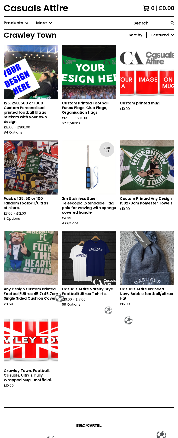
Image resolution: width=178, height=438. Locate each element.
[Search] (172, 23)
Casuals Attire (36, 8)
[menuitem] (16, 23)
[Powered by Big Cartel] (89, 425)
